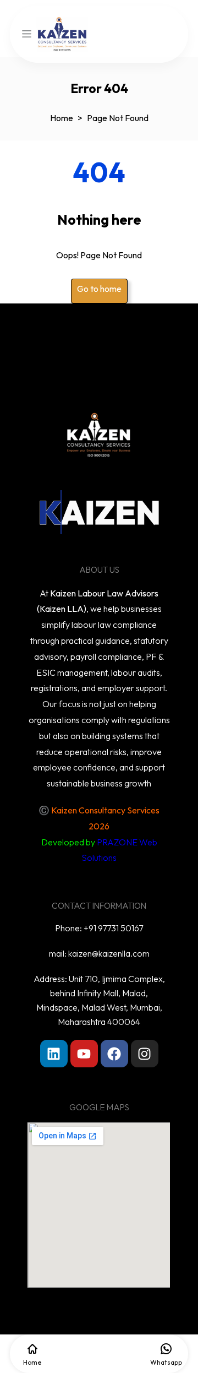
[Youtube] (84, 1053)
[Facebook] (114, 1053)
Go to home (99, 288)
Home (61, 117)
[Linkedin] (54, 1053)
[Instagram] (144, 1053)
